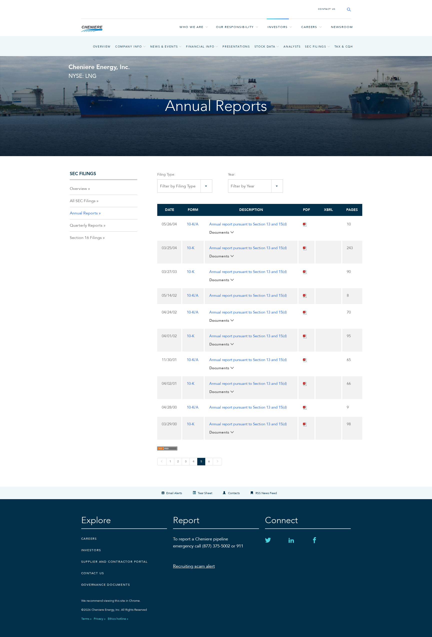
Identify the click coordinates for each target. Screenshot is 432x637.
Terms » (86, 619)
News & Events (164, 47)
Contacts (234, 493)
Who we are (192, 27)
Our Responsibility (235, 27)
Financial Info (200, 47)
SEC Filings (315, 47)
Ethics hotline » (118, 619)
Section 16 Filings (86, 237)
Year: (232, 174)
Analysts (292, 47)
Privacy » (100, 619)
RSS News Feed (266, 493)
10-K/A (192, 224)
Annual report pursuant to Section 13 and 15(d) (248, 224)
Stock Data (265, 47)
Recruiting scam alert (194, 566)
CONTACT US (327, 9)
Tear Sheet (205, 493)
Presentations (236, 47)
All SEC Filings (83, 201)
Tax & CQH (343, 47)
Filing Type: (166, 174)
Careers (309, 27)
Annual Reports (84, 213)
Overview (102, 47)
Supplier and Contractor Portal (114, 562)
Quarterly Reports (86, 225)
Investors (278, 27)
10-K (190, 247)
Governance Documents (105, 585)
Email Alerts (174, 493)
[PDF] (305, 224)
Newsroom (342, 27)
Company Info (128, 47)
